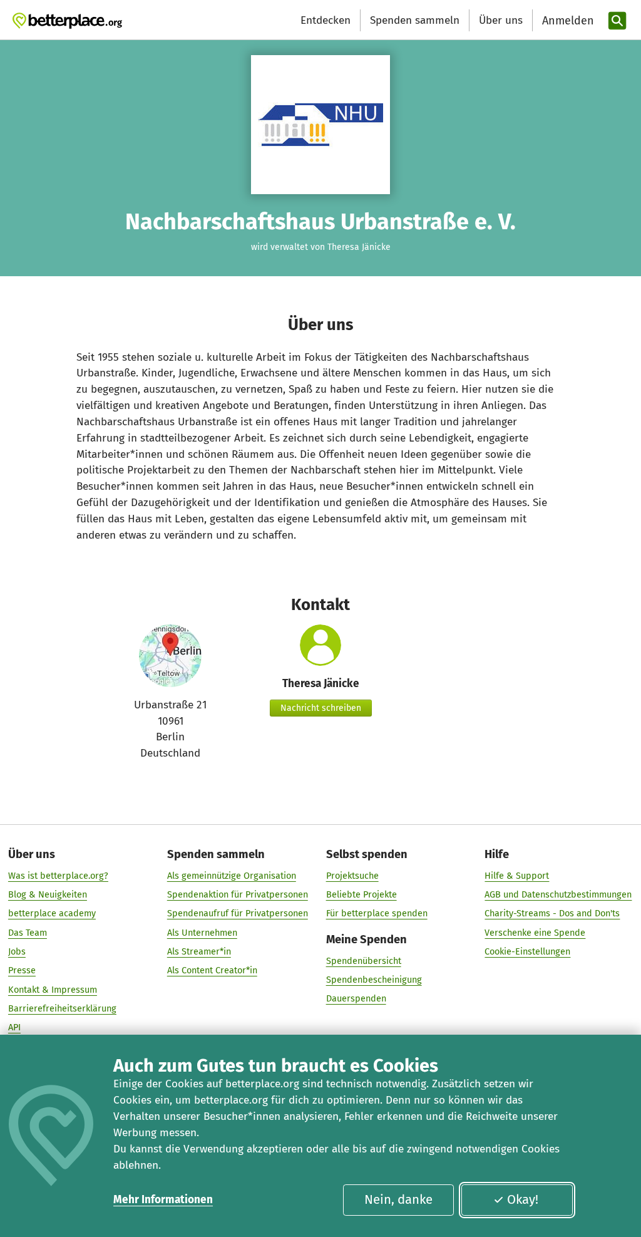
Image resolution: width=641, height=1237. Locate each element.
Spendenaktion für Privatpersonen (237, 894)
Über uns (501, 20)
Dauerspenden (356, 998)
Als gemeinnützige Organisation (231, 875)
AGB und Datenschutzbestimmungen (558, 894)
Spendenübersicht (363, 960)
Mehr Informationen (163, 1199)
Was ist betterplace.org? (58, 875)
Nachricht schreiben (320, 708)
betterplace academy (52, 913)
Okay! (522, 1199)
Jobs (17, 951)
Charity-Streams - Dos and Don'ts (552, 913)
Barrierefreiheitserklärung (62, 1008)
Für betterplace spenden (377, 913)
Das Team (27, 932)
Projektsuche (352, 875)
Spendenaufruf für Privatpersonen (237, 913)
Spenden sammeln (414, 20)
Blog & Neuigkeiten (47, 894)
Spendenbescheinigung (374, 979)
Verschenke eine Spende (535, 932)
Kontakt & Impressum (52, 989)
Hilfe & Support (517, 875)
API (14, 1027)
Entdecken (325, 20)
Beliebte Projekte (361, 894)
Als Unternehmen (202, 932)
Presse (22, 970)
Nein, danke (398, 1199)
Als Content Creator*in (212, 970)
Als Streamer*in (199, 951)
